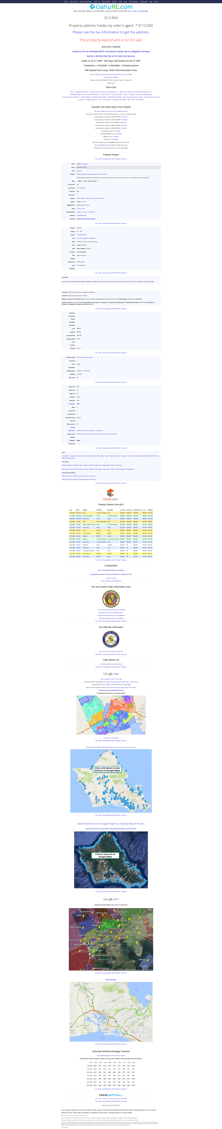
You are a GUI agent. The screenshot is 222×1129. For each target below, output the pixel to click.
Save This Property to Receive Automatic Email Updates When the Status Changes (111, 74)
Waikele (113, 465)
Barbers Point (65, 469)
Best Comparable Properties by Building (111, 570)
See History (84, 167)
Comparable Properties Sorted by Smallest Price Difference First (111, 574)
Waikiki (64, 465)
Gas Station (121, 687)
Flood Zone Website (86, 97)
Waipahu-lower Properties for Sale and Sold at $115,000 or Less (136, 92)
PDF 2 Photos (131, 99)
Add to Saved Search (117, 94)
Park (135, 687)
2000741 (78, 545)
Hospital (116, 687)
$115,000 (79, 170)
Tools (125, 1)
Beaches (124, 456)
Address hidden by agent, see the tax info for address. (90, 198)
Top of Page (98, 159)
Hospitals (94, 456)
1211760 (78, 521)
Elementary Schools (116, 682)
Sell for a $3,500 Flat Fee (99, 56)
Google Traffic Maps (111, 979)
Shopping (111, 456)
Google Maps (65, 456)
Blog (151, 1)
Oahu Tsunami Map (112, 434)
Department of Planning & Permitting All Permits (111, 612)
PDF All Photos (140, 99)
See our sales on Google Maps (138, 11)
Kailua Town (98, 465)
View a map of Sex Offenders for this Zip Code (111, 651)
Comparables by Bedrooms (81, 92)
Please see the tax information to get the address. (111, 32)
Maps (124, 97)
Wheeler (122, 469)
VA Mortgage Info (129, 469)
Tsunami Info (102, 434)
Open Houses (74, 1)
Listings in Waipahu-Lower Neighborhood (111, 581)
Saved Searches (133, 1)
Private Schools (87, 456)
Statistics (114, 1)
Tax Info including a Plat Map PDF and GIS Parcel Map (111, 609)
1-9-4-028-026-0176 (81, 235)
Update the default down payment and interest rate (94, 174)
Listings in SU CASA (111, 578)
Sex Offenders (106, 99)
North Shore (119, 465)
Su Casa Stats (91, 212)
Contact (156, 1)
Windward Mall (105, 465)
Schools (80, 456)
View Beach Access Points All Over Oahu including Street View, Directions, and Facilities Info (111, 828)
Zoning (73, 427)
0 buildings (100, 142)
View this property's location (107, 679)
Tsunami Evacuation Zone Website (71, 97)
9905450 (78, 550)
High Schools (134, 682)
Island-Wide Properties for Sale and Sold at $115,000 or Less (85, 94)
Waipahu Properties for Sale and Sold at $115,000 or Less (104, 92)
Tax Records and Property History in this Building (111, 618)
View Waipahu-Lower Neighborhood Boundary (111, 690)
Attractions (118, 456)
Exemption (72, 404)
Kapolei (85, 465)
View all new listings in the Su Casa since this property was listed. (111, 111)
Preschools (107, 682)
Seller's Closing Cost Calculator (152, 97)
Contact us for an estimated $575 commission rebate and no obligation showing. (111, 51)
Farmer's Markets (106, 684)
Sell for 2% (97, 1)
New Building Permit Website (99, 97)
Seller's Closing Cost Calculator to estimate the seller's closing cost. (79, 479)
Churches (129, 456)
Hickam (86, 469)
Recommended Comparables (111, 77)
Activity (84, 201)
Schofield (112, 469)
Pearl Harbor (106, 469)
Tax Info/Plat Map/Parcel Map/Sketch (86, 238)
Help (120, 1)
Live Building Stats (81, 215)
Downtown (69, 465)
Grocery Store (109, 687)
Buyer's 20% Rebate (86, 1)
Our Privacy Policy (64, 1127)
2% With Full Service (124, 56)
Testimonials (144, 1)
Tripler (117, 469)
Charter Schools (117, 747)
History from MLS (106, 94)
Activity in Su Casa (81, 212)
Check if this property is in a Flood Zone (92, 430)
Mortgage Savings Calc (92, 99)
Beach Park (128, 687)
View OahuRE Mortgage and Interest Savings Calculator (111, 1055)
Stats (83, 208)
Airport (81, 465)
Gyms (106, 456)
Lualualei (91, 469)
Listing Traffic (81, 99)
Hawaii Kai (91, 465)
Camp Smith (73, 469)
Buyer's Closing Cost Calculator (135, 97)
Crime (100, 99)
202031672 (79, 513)
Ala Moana (75, 465)
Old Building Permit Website (115, 97)
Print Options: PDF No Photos (119, 99)
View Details (124, 117)
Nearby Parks (97, 684)
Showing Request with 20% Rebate (111, 159)
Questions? (124, 159)
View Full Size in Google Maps (111, 738)
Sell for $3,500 (106, 1)
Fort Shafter (80, 469)
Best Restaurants (117, 684)
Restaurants (101, 456)
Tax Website (132, 94)
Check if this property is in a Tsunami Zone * (88, 434)
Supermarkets (73, 456)
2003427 (78, 530)
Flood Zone (72, 430)
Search (66, 1)
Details (72, 92)
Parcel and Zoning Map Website (144, 94)
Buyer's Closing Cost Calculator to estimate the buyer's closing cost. (79, 476)
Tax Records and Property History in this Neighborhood (111, 615)
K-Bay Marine (98, 469)
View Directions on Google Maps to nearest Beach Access (111, 823)
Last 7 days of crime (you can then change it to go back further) (111, 1098)
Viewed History (111, 83)
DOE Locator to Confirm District (85, 357)
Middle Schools (125, 682)
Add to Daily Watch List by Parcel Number (111, 664)
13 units (102, 148)
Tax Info (126, 94)
